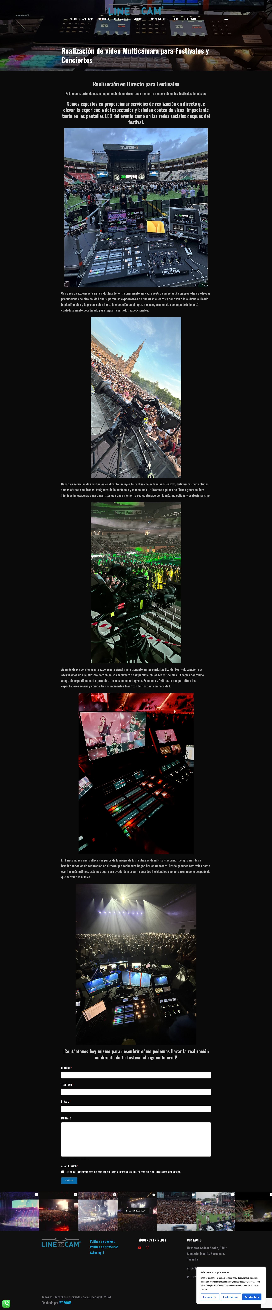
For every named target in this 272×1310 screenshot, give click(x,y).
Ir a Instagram (136, 1211)
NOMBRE (66, 1068)
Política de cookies (102, 1241)
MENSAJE (66, 1118)
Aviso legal (97, 1252)
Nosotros (104, 19)
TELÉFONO (67, 1084)
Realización (121, 19)
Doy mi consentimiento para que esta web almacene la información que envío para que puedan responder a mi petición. (123, 1171)
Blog (176, 19)
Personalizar (210, 1297)
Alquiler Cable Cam (81, 19)
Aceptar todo (252, 1297)
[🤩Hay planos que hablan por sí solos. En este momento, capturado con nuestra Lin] (176, 1211)
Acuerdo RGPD (69, 1166)
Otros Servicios (156, 19)
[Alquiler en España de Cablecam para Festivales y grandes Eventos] (61, 1241)
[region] (231, 1285)
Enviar (69, 1180)
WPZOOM (65, 1302)
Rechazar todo (231, 1297)
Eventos (137, 19)
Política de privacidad (104, 1246)
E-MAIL (65, 1101)
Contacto (190, 19)
